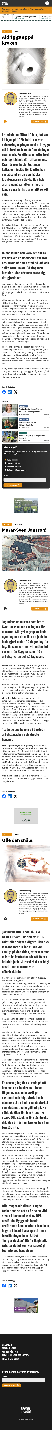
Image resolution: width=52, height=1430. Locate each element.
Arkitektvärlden (14, 466)
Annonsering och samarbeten (15, 1355)
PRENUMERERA (11, 485)
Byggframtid (12, 460)
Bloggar (7, 31)
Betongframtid (9, 1348)
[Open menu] (47, 3)
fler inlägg (38, 121)
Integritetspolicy (10, 1359)
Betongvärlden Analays (17, 470)
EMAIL (6, 476)
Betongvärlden (13, 463)
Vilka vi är (7, 1345)
